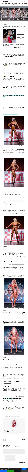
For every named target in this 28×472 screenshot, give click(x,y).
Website (4, 460)
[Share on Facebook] (3, 471)
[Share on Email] (24, 471)
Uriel (23, 145)
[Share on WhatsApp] (10, 471)
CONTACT (11, 430)
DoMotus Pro (22, 308)
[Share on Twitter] (17, 471)
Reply (24, 439)
